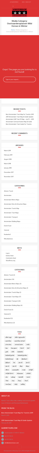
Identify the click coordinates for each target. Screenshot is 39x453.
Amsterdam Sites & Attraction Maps (15, 204)
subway (13, 377)
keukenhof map (9, 359)
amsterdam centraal (20, 341)
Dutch (22, 348)
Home (13, 30)
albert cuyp (8, 337)
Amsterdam (7, 195)
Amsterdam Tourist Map (11, 208)
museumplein (15, 370)
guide (6, 352)
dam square (14, 348)
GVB (12, 352)
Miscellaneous (8, 239)
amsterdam (8, 341)
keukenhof (20, 352)
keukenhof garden (9, 355)
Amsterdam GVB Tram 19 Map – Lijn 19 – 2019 (20, 119)
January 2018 (8, 168)
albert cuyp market (20, 337)
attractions (8, 344)
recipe (23, 370)
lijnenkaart (24, 359)
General (6, 230)
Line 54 (14, 366)
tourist (28, 377)
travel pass (8, 384)
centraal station (19, 344)
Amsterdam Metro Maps (11, 200)
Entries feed (9, 255)
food (28, 348)
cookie (27, 344)
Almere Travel (8, 191)
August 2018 (8, 159)
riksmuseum (20, 373)
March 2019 (7, 150)
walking (23, 384)
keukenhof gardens (22, 355)
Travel (26, 381)
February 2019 (8, 155)
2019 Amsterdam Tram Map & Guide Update (19, 117)
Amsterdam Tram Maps (11, 213)
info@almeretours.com (12, 443)
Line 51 (27, 362)
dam (6, 348)
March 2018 (7, 163)
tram (13, 381)
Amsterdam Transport (11, 217)
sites (6, 377)
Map (21, 366)
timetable (20, 377)
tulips (15, 384)
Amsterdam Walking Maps (12, 221)
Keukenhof (7, 234)
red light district (9, 373)
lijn (17, 359)
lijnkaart (7, 362)
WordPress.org (10, 260)
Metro (7, 370)
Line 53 (7, 366)
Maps (27, 366)
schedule (28, 373)
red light (31, 370)
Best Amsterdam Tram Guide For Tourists (19, 124)
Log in (8, 253)
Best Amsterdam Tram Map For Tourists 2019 (20, 114)
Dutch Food (7, 226)
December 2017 (9, 172)
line (14, 362)
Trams (19, 381)
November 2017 (9, 176)
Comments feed (11, 258)
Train (6, 381)
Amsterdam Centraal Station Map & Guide (19, 122)
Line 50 (20, 362)
